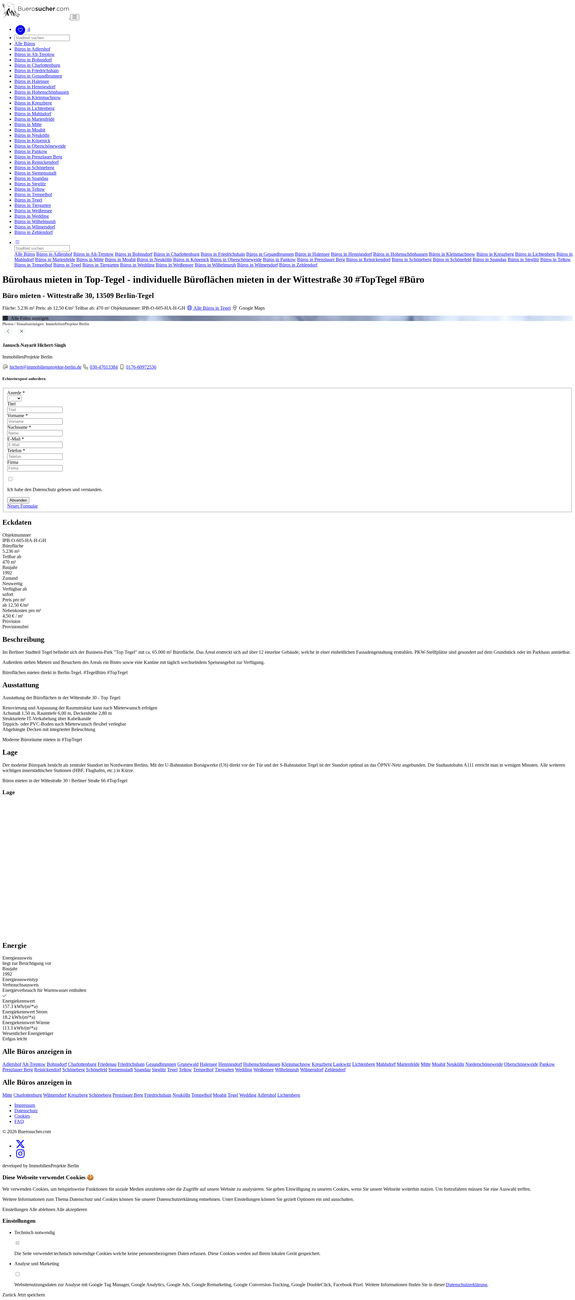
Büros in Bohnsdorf (33, 59)
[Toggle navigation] (74, 17)
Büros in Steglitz (30, 183)
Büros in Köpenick (32, 140)
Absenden (18, 500)
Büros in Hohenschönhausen (41, 92)
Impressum (24, 1105)
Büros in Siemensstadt (35, 172)
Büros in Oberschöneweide (40, 146)
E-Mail (15, 438)
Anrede (16, 392)
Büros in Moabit (29, 129)
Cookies (22, 1116)
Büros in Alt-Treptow (34, 54)
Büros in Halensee (31, 81)
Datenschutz (26, 1110)
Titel (11, 403)
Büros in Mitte (28, 124)
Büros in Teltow (29, 189)
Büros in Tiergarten (32, 205)
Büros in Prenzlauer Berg (38, 156)
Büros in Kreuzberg (33, 102)
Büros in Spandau (31, 178)
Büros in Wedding (31, 216)
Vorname (17, 415)
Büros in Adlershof (32, 49)
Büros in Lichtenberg (34, 108)
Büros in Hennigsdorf (34, 86)
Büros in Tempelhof (33, 194)
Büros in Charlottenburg (37, 65)
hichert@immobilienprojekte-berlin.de (45, 367)
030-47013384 (104, 367)
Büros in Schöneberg (34, 167)
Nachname (19, 427)
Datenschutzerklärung (466, 1284)
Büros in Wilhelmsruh (35, 221)
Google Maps (251, 308)
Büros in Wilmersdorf (34, 226)
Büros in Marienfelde (34, 119)
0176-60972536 (141, 367)
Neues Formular (22, 506)
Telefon (16, 450)
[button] (17, 242)
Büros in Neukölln (31, 135)
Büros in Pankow (30, 151)
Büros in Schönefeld (452, 259)
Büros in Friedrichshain (36, 70)
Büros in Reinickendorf (36, 162)
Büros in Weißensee (33, 210)
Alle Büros (24, 43)
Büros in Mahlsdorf (32, 113)
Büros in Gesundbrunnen (38, 75)
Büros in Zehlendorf (33, 232)
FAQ (19, 1121)
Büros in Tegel (28, 199)
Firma (12, 462)
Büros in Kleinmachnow (37, 97)
